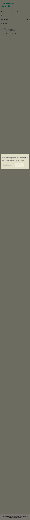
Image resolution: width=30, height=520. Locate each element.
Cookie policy (20, 160)
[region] (15, 161)
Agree (19, 165)
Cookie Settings (7, 165)
